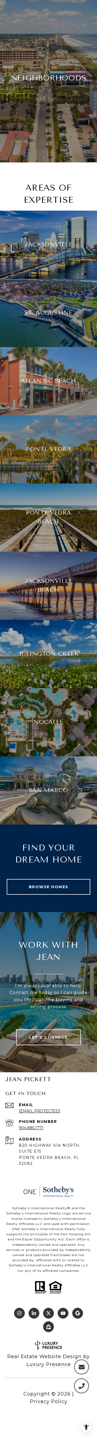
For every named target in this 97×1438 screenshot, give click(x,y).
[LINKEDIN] (34, 1313)
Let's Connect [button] (48, 1037)
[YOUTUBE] (63, 1313)
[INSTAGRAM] (19, 1313)
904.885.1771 (31, 1127)
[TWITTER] (48, 1313)
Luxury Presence (48, 1364)
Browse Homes (48, 886)
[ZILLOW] (48, 1326)
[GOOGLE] (77, 1313)
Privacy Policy (48, 1401)
